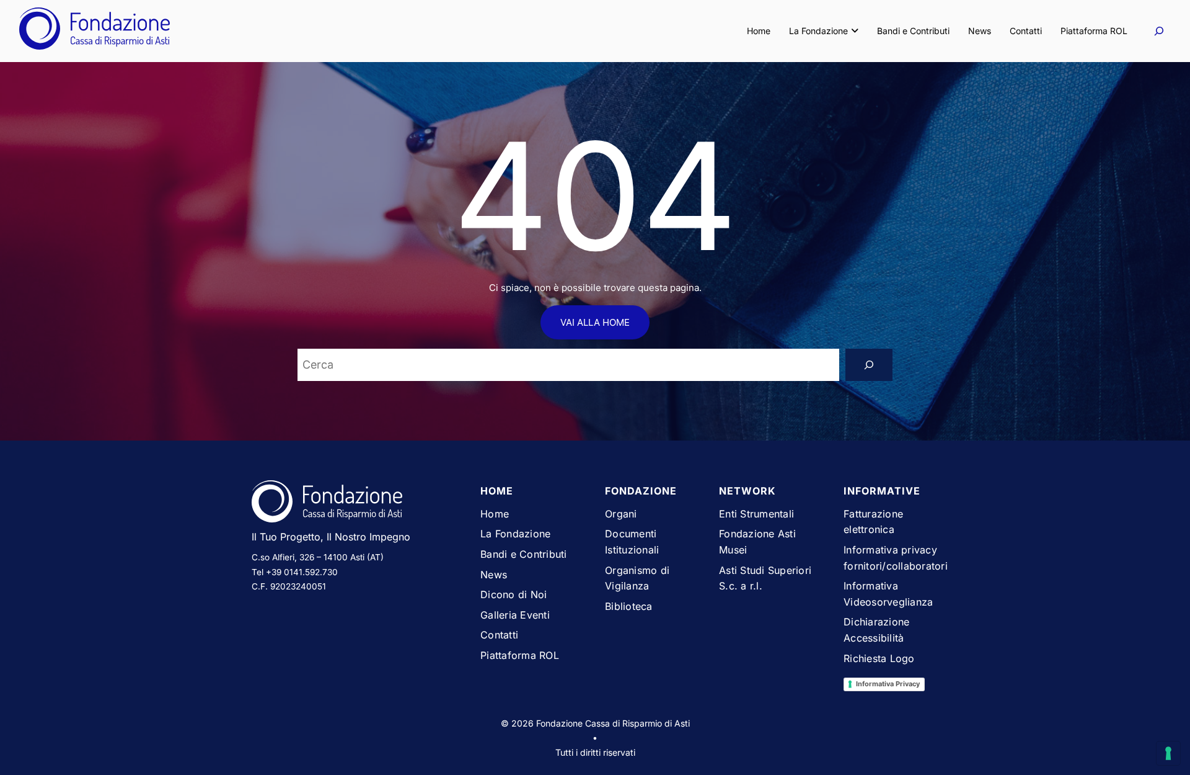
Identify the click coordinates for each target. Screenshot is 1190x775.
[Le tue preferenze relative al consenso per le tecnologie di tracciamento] (1168, 753)
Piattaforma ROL (1093, 30)
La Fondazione (818, 30)
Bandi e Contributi (913, 30)
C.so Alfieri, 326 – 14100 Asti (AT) (318, 557)
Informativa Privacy (888, 683)
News (979, 30)
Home (758, 30)
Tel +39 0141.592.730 (295, 572)
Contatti (1026, 30)
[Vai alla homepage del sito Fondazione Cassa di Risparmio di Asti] (356, 503)
